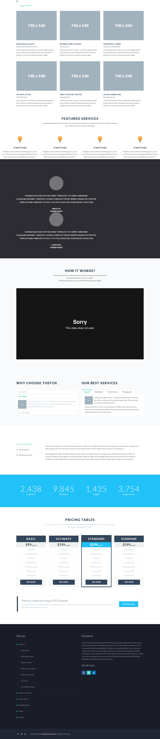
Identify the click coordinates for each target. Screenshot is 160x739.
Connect (138, 5)
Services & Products (78, 5)
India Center (25, 650)
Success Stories (96, 5)
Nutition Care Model (27, 675)
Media (127, 5)
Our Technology (24, 413)
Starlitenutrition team (48, 734)
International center (27, 656)
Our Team (24, 681)
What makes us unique (28, 668)
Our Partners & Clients (28, 687)
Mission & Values (26, 662)
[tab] (47, 392)
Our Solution (23, 392)
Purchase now (128, 604)
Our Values (22, 396)
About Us (60, 5)
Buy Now (31, 582)
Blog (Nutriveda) (113, 5)
